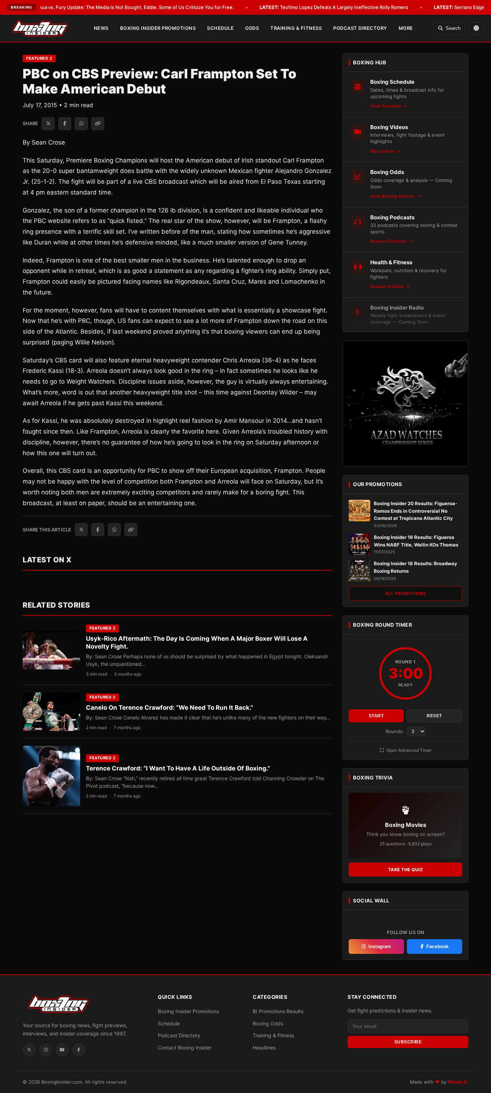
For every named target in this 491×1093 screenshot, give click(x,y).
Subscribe (408, 1041)
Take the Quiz (405, 869)
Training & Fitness (296, 28)
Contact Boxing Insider (184, 1047)
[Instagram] (45, 1049)
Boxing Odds (268, 1023)
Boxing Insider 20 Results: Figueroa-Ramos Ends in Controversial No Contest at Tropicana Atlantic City (415, 510)
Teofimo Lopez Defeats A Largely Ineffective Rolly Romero (334, 7)
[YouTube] (62, 1049)
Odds (252, 28)
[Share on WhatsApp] (81, 123)
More (406, 28)
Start (376, 715)
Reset (434, 715)
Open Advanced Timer (408, 750)
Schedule (220, 28)
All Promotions (405, 593)
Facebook (437, 946)
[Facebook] (78, 1049)
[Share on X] (48, 123)
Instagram (379, 946)
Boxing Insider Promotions (158, 28)
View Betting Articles (393, 196)
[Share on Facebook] (64, 123)
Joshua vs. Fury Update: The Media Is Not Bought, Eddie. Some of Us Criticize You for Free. (122, 7)
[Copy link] (97, 123)
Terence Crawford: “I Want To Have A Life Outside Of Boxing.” (178, 768)
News (101, 28)
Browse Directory (389, 241)
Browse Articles (387, 286)
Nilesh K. (458, 1082)
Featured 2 (39, 58)
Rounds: (395, 731)
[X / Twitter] (29, 1049)
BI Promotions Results (278, 1011)
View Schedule (386, 106)
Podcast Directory (360, 28)
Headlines (264, 1047)
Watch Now (382, 151)
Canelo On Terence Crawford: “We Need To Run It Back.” (169, 707)
